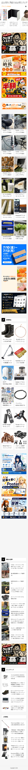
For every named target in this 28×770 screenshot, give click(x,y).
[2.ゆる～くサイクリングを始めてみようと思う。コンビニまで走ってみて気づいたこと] (8, 141)
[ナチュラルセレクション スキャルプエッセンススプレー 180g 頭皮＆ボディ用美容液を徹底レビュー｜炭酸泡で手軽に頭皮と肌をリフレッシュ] (8, 205)
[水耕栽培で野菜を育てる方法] (20, 226)
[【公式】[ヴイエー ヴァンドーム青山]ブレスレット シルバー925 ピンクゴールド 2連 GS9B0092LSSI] (20, 329)
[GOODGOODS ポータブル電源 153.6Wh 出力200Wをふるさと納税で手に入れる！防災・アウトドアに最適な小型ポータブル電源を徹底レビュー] (8, 226)
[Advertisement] (14, 540)
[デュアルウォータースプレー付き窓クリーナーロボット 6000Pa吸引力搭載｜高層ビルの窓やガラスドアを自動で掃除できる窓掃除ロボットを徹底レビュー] (20, 184)
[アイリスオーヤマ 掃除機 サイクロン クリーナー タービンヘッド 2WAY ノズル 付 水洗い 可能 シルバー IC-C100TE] (8, 351)
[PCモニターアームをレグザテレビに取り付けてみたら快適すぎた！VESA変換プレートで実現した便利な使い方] (20, 163)
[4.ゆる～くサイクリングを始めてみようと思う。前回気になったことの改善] (8, 120)
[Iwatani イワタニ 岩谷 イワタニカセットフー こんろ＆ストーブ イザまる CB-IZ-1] (20, 372)
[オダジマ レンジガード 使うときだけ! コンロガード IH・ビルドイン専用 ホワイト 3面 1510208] (14, 15)
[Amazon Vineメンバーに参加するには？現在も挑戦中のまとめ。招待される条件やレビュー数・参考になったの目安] (8, 163)
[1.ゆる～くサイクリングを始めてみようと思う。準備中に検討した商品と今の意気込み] (20, 141)
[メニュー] (25, 6)
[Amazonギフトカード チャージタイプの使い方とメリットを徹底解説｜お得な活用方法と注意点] (20, 205)
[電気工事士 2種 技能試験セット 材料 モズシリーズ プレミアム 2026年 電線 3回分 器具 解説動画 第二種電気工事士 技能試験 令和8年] (8, 393)
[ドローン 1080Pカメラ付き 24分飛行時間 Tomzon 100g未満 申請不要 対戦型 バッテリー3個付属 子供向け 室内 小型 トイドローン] (20, 436)
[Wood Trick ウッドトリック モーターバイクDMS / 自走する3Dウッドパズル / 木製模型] (8, 436)
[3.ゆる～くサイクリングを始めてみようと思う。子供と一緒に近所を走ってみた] (20, 120)
